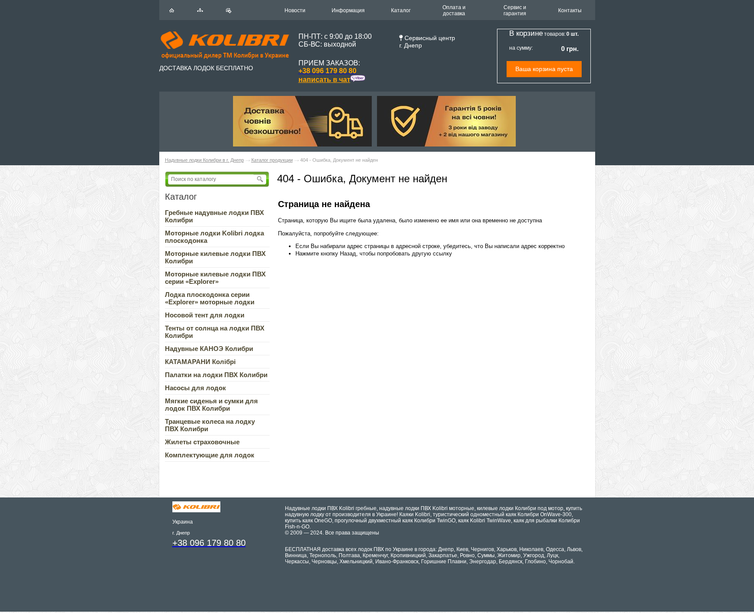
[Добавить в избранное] (228, 10)
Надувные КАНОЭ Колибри (209, 348)
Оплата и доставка (454, 10)
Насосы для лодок (195, 388)
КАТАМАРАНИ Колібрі (200, 361)
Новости (294, 10)
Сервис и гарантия (515, 10)
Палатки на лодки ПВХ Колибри (216, 374)
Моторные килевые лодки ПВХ (215, 277)
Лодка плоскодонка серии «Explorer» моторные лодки (209, 298)
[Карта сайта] (200, 10)
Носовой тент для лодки (204, 315)
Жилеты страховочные (202, 442)
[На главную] (171, 10)
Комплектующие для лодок (209, 455)
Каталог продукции (272, 160)
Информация (348, 10)
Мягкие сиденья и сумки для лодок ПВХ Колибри (211, 404)
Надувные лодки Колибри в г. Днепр (204, 160)
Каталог (401, 10)
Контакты (570, 10)
